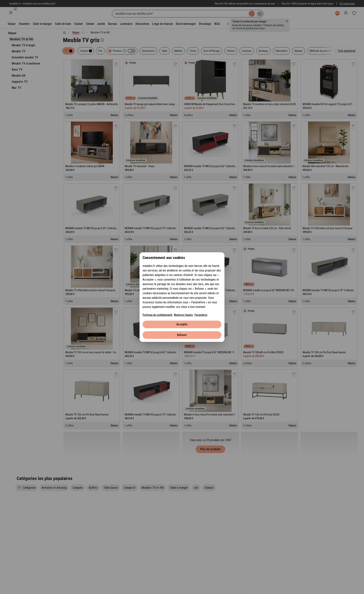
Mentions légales (183, 314)
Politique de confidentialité (157, 314)
